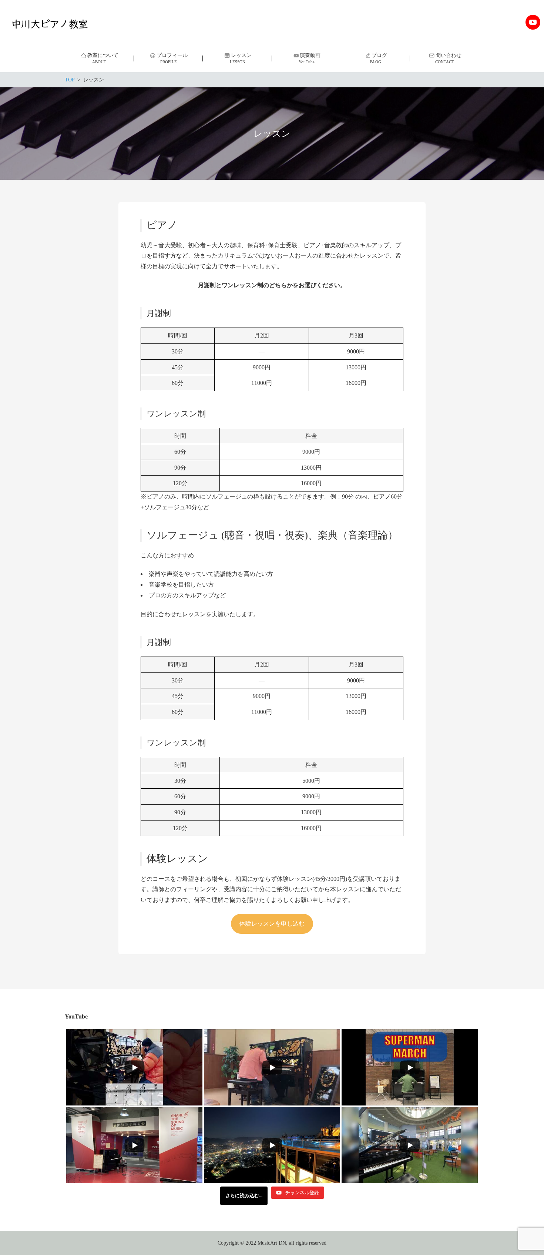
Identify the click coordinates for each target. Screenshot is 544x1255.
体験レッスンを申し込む (272, 923)
